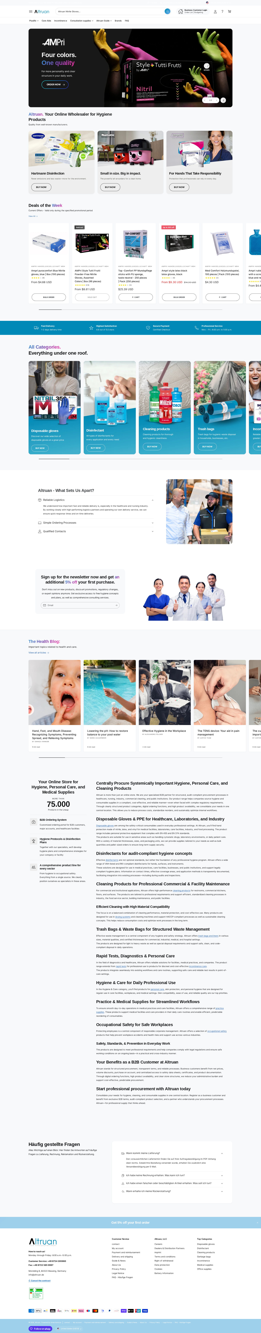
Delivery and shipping (122, 1256)
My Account (196, 3)
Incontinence (203, 1260)
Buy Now (41, 187)
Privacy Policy (119, 1269)
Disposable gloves (105, 825)
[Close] (258, 1222)
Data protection (162, 1265)
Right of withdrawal (164, 1260)
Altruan (37, 1322)
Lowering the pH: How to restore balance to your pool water (107, 732)
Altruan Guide (103, 20)
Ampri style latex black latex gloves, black (174, 272)
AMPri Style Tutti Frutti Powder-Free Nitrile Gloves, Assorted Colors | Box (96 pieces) (88, 276)
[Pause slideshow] (223, 100)
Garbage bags (204, 1256)
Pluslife (32, 20)
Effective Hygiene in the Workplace (164, 730)
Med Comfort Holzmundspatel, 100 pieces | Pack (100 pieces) (222, 272)
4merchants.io (56, 1322)
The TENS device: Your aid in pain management (219, 732)
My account (118, 1248)
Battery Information (164, 1273)
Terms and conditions (165, 1256)
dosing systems (122, 917)
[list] (130, 162)
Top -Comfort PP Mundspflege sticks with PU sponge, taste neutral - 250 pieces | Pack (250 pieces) (135, 276)
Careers (158, 1244)
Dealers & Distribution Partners (169, 1248)
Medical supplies (205, 1265)
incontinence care (198, 966)
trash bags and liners (208, 936)
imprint (158, 1252)
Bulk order (48, 297)
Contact (153, 3)
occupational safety (217, 1031)
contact (115, 1244)
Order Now (55, 87)
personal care (157, 989)
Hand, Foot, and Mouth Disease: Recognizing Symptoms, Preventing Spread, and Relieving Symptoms (54, 734)
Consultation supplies (80, 20)
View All (32, 216)
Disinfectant (203, 1248)
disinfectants (112, 860)
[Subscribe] (116, 605)
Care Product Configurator (174, 3)
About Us (116, 1265)
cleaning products (181, 890)
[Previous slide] (205, 100)
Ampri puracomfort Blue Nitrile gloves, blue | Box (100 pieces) (48, 272)
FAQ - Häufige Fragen (122, 1277)
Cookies (158, 1269)
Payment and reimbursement (126, 1252)
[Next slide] (216, 100)
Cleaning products (206, 1252)
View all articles (37, 652)
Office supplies (204, 1269)
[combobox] (113, 11)
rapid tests (121, 966)
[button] (30, 11)
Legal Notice (118, 1273)
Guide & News (119, 1260)
